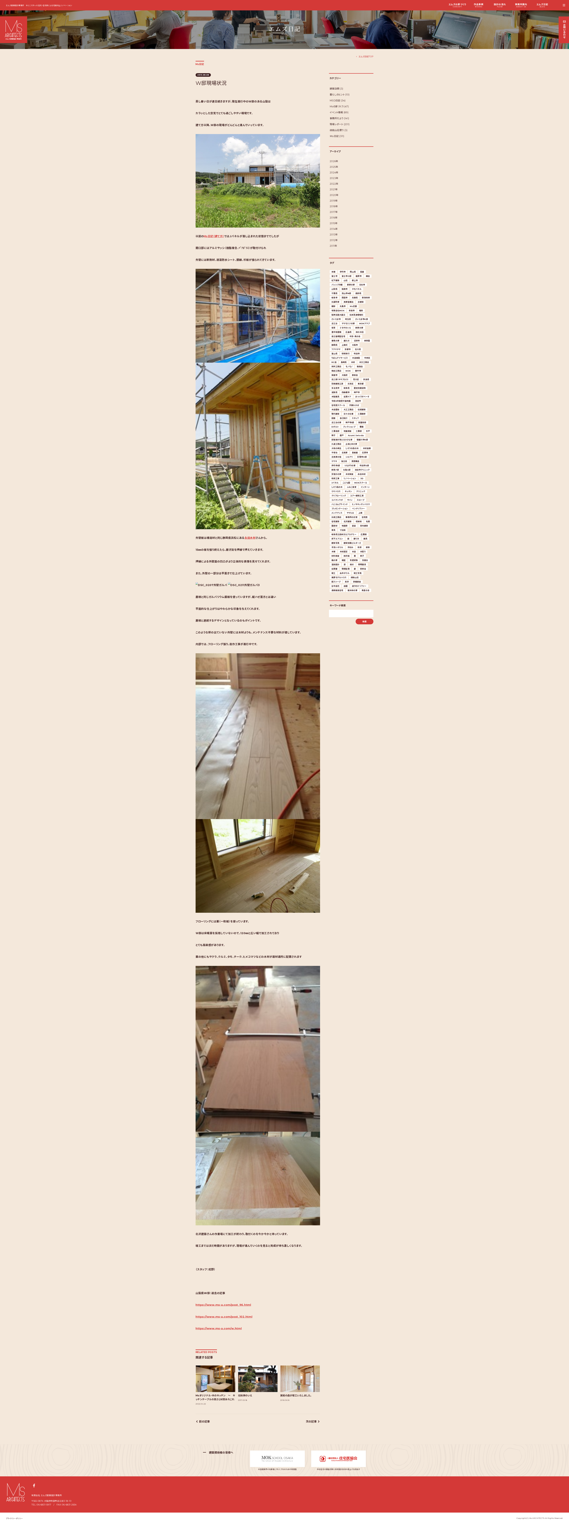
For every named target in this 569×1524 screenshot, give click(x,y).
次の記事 (311, 1421)
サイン (350, 500)
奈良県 (366, 379)
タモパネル (356, 289)
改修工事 (335, 478)
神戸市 (357, 392)
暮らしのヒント (337, 94)
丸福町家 (335, 302)
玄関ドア (347, 396)
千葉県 (334, 293)
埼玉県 (348, 319)
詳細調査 (357, 582)
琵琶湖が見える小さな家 (341, 439)
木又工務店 (364, 362)
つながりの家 (349, 465)
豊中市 (358, 371)
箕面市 (334, 375)
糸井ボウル (344, 573)
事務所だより (336, 118)
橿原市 (359, 276)
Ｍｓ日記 (200, 64)
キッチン (348, 491)
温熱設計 (335, 564)
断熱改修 (366, 297)
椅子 (362, 556)
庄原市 (365, 452)
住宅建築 (335, 521)
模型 (344, 560)
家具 (333, 530)
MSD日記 (335, 100)
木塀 (333, 551)
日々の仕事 (348, 414)
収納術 (359, 521)
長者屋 (355, 452)
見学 (347, 582)
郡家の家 (351, 285)
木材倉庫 (367, 448)
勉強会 (360, 366)
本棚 (333, 272)
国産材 (334, 526)
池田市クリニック (362, 470)
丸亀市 (343, 306)
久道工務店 (336, 444)
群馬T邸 (335, 470)
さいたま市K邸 (361, 319)
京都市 (348, 349)
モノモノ (349, 366)
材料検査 (335, 556)
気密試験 (354, 560)
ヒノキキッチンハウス (361, 504)
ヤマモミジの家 (348, 323)
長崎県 (344, 362)
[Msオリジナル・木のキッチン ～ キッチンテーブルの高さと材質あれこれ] (215, 1378)
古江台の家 (336, 422)
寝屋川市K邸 (362, 439)
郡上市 (355, 280)
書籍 (362, 427)
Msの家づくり (337, 106)
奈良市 (352, 310)
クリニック (360, 491)
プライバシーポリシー (14, 1518)
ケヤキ (334, 461)
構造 (368, 276)
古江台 (334, 323)
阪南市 (345, 289)
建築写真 (335, 543)
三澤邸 (359, 431)
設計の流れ (500, 5)
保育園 (367, 340)
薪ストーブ (336, 582)
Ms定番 (353, 306)
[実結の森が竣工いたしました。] (300, 1378)
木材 (353, 362)
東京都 (361, 384)
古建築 (361, 302)
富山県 (334, 353)
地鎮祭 (345, 526)
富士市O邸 (346, 276)
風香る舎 (365, 590)
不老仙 (334, 452)
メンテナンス (336, 513)
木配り (363, 551)
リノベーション (350, 478)
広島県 (348, 332)
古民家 (345, 452)
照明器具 (362, 564)
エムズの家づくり (457, 5)
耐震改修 (362, 422)
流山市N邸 (346, 293)
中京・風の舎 (355, 336)
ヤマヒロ (350, 513)
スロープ (360, 500)
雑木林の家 (352, 590)
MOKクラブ (364, 323)
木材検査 (349, 474)
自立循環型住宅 (338, 336)
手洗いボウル (337, 547)
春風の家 (335, 340)
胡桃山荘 (355, 577)
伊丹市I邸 (335, 465)
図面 (333, 418)
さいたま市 (336, 319)
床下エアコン (337, 538)
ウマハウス (336, 491)
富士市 (334, 276)
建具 (365, 538)
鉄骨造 (355, 375)
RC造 (334, 362)
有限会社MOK (338, 310)
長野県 (358, 293)
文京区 (351, 384)
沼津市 (357, 340)
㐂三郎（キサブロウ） (340, 379)
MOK (348, 371)
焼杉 (352, 564)
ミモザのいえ (345, 328)
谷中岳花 (335, 586)
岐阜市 (334, 297)
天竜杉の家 (336, 474)
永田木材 (362, 474)
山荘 (346, 280)
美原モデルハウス (338, 577)
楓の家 (334, 560)
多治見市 (335, 388)
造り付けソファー (359, 586)
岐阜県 (347, 388)
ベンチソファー (358, 508)
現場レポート (336, 124)
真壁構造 (355, 461)
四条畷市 (346, 392)
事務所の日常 (351, 517)
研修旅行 (346, 353)
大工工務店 (348, 409)
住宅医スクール (338, 405)
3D (361, 478)
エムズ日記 (542, 5)
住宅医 (365, 517)
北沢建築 (347, 521)
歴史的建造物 (360, 388)
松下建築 (335, 280)
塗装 (354, 526)
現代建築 (335, 414)
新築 (368, 547)
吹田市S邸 (364, 465)
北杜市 (362, 285)
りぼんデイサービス (339, 358)
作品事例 (479, 5)
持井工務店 (336, 366)
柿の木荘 (360, 332)
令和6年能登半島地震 (341, 401)
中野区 (367, 358)
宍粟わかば (354, 405)
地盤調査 (347, 431)
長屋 (362, 272)
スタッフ (355, 418)
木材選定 (344, 551)
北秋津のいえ (245, 1395)
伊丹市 (343, 272)
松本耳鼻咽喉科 (356, 315)
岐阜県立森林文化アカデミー (343, 534)
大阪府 (345, 375)
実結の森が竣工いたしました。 (296, 1395)
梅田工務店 (336, 371)
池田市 (358, 401)
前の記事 (204, 1421)
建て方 (356, 538)
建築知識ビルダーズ (352, 543)
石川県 (358, 349)
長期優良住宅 (337, 590)
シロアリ (349, 457)
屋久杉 (347, 340)
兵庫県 (355, 297)
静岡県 (334, 345)
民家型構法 (348, 302)
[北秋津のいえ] (258, 1378)
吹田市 (357, 353)
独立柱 (344, 461)
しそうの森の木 (352, 448)
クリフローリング (338, 495)
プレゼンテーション (339, 508)
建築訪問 (334, 88)
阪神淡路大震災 (338, 315)
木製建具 (335, 396)
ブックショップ (349, 427)
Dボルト (335, 427)
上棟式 (345, 345)
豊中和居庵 (336, 332)
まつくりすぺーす (362, 396)
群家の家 (359, 328)
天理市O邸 (362, 457)
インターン (365, 487)
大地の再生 (336, 448)
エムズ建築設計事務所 (15, 5)
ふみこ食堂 (351, 487)
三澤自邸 (335, 431)
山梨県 (334, 289)
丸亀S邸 (346, 470)
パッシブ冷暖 (337, 285)
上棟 (360, 513)
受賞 (333, 328)
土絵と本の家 (351, 444)
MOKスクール (360, 483)
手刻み (350, 547)
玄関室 (334, 569)
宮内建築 (364, 526)
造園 (346, 586)
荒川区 (356, 379)
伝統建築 (362, 409)
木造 (354, 551)
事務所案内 (521, 5)
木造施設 (356, 358)
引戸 (368, 431)
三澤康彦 (362, 414)
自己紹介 (344, 418)
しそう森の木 (337, 487)
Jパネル (334, 483)
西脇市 (345, 297)
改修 (360, 547)
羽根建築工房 (337, 384)
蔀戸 (342, 435)
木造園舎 (335, 409)
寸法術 (343, 530)
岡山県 (353, 272)
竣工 (333, 573)
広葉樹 (364, 534)
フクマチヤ (335, 349)
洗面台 (365, 560)
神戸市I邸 (350, 422)
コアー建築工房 (357, 495)
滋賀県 (334, 392)
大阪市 (355, 345)
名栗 (368, 521)
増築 (361, 310)
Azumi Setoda (356, 435)
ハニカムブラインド (339, 504)
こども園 (346, 483)
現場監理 (346, 569)
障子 (333, 435)
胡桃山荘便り (337, 130)
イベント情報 (336, 112)
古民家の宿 (336, 457)
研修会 (363, 569)
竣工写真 (358, 573)
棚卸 (333, 306)
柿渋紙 (347, 556)
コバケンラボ (337, 500)
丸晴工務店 (336, 517)
